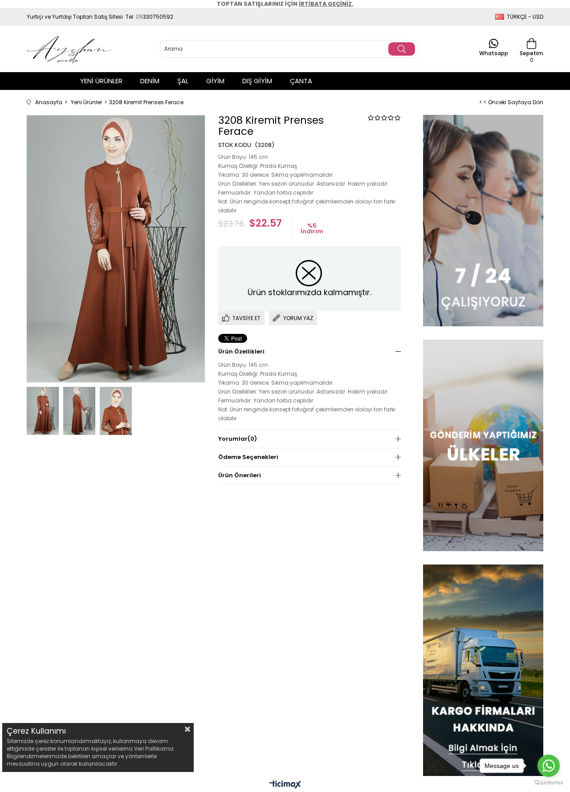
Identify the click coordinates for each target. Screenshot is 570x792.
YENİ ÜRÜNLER (101, 80)
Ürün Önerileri (239, 475)
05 (139, 16)
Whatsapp (493, 52)
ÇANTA (301, 80)
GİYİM (215, 80)
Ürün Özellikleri (241, 351)
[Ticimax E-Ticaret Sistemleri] (285, 785)
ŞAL (182, 80)
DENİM (149, 80)
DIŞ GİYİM (257, 80)
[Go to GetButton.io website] (548, 783)
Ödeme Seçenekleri (248, 457)
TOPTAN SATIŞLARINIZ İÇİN (285, 4)
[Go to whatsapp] (548, 766)
